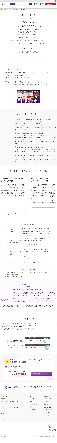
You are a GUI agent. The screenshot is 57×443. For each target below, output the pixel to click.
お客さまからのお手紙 (33, 404)
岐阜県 (7, 401)
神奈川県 (10, 407)
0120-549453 (35, 4)
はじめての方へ (32, 401)
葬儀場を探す (12, 7)
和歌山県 (10, 404)
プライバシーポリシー (52, 436)
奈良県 (7, 404)
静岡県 (13, 401)
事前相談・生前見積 (49, 398)
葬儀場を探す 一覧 (4, 398)
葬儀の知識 (38, 7)
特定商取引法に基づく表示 (44, 436)
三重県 (10, 401)
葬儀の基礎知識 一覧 (33, 409)
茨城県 (17, 407)
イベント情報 (45, 7)
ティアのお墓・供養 (49, 409)
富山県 (17, 401)
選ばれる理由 (4, 7)
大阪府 (3, 404)
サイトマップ (36, 436)
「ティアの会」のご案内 (28, 7)
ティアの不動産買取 (49, 412)
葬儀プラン (19, 7)
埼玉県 (7, 407)
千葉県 (14, 407)
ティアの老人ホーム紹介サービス (51, 415)
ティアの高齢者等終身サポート (50, 414)
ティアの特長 (32, 398)
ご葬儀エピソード (32, 406)
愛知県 (3, 401)
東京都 (3, 407)
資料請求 (47, 401)
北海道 (3, 410)
